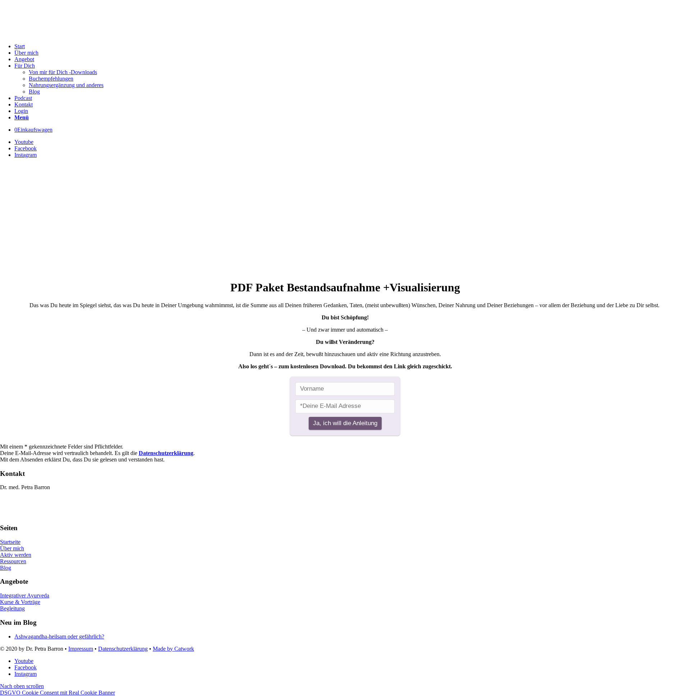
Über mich (12, 548)
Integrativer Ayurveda (24, 595)
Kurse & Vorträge (20, 602)
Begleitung (12, 608)
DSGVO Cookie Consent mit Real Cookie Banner (57, 693)
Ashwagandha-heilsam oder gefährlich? (59, 636)
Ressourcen (13, 561)
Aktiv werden (15, 555)
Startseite (10, 542)
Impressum (80, 649)
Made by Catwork (173, 649)
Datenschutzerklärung (166, 453)
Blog (5, 568)
